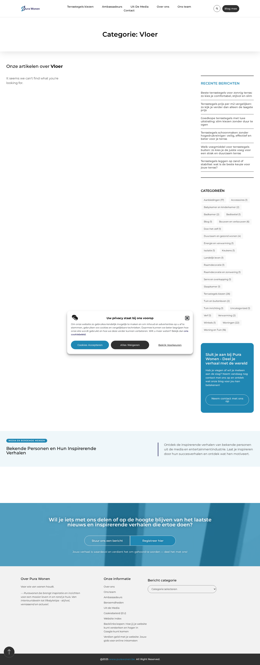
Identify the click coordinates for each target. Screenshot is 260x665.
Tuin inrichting (213, 308)
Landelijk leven (213, 257)
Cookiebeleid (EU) (115, 613)
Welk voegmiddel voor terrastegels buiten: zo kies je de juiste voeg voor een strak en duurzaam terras (226, 150)
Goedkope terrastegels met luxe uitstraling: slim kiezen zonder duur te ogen (227, 121)
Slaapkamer (212, 286)
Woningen (231, 322)
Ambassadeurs (112, 6)
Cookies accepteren (90, 344)
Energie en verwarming (219, 243)
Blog (208, 221)
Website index (112, 618)
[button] (187, 318)
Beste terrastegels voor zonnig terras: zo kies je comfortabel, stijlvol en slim (226, 94)
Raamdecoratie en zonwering (222, 272)
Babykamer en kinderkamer (221, 207)
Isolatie (209, 250)
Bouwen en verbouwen (234, 221)
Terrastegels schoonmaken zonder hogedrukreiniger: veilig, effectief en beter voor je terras (226, 136)
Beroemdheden (114, 602)
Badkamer (211, 214)
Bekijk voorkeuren (170, 344)
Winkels (210, 322)
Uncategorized (240, 308)
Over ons (163, 6)
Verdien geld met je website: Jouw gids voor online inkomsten (125, 638)
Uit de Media (112, 607)
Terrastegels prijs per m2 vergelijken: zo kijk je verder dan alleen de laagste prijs (227, 107)
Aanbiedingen (214, 199)
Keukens (228, 250)
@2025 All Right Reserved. (130, 659)
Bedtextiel (233, 214)
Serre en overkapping (217, 279)
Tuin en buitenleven (217, 301)
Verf (207, 315)
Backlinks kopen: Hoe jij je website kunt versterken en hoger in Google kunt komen (125, 627)
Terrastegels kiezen (80, 6)
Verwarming (227, 315)
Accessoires (239, 199)
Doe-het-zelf (212, 228)
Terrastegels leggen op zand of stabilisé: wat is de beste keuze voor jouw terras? (225, 164)
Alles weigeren (130, 344)
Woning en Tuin (215, 329)
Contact (129, 10)
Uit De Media (139, 6)
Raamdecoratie (214, 264)
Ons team (184, 6)
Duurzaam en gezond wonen (222, 236)
